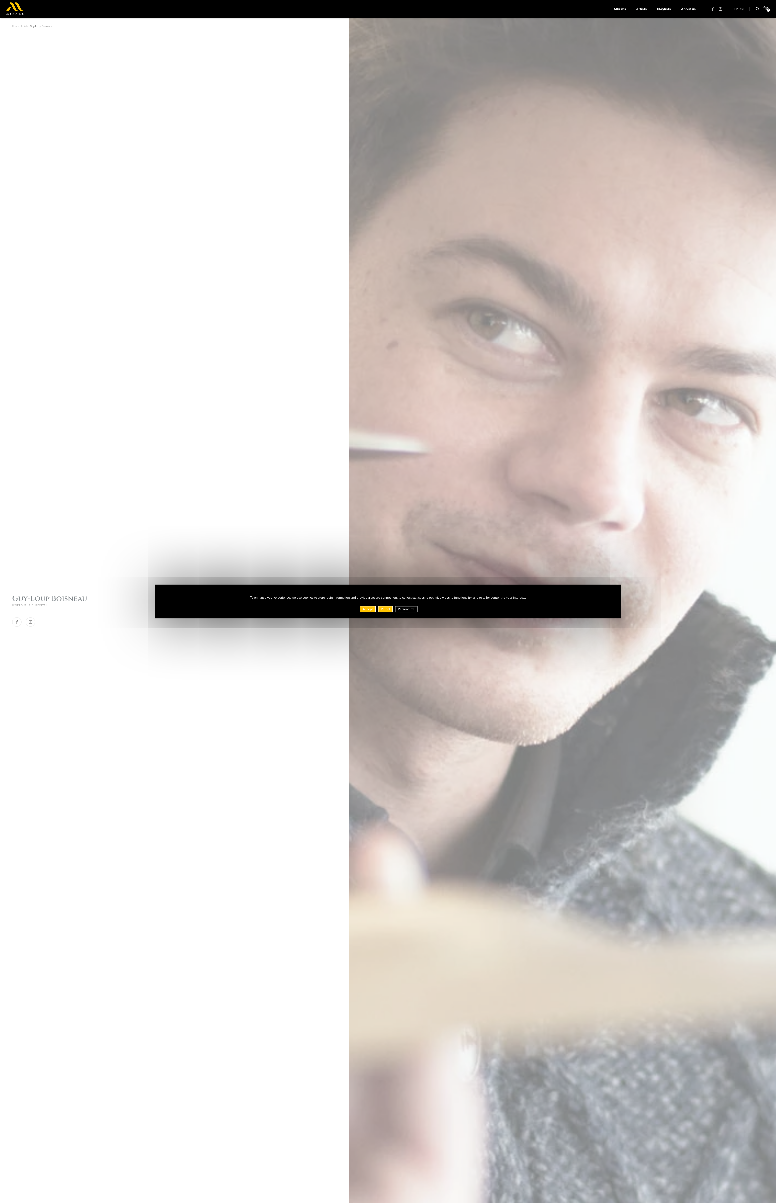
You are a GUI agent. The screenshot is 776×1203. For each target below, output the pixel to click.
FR (736, 9)
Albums (620, 9)
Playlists (664, 9)
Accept (368, 609)
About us (688, 9)
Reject (385, 609)
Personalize (406, 609)
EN (741, 9)
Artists (641, 9)
